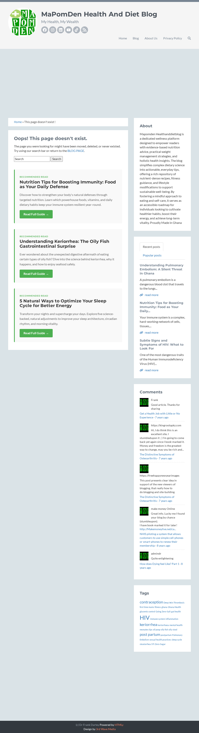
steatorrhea (145, 644)
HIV (145, 617)
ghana (164, 607)
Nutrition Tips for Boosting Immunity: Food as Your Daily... (161, 307)
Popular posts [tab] (152, 255)
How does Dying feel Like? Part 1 (159, 563)
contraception (151, 602)
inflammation (172, 619)
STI (152, 644)
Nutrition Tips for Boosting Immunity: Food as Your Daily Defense (68, 184)
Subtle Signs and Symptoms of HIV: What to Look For (161, 344)
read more (151, 295)
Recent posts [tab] (151, 246)
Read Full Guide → (36, 214)
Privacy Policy (172, 38)
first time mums (147, 607)
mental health (175, 625)
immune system (157, 619)
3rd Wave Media (106, 729)
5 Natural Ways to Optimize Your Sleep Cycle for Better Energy (63, 303)
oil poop (156, 629)
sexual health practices (160, 639)
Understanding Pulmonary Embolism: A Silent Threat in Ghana (161, 269)
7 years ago (161, 417)
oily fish (164, 629)
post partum (150, 634)
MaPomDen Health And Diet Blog (99, 14)
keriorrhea (148, 624)
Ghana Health (174, 607)
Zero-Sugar (160, 644)
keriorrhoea (163, 625)
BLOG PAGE (75, 150)
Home (123, 38)
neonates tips (146, 629)
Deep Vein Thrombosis (174, 602)
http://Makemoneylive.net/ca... (158, 529)
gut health (176, 611)
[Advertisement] (99, 79)
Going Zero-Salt (163, 611)
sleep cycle (177, 639)
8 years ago (163, 545)
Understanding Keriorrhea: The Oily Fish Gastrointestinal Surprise (64, 244)
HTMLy (119, 724)
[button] (189, 38)
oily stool (173, 629)
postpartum (166, 635)
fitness (158, 607)
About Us (151, 38)
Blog (136, 38)
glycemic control (147, 611)
